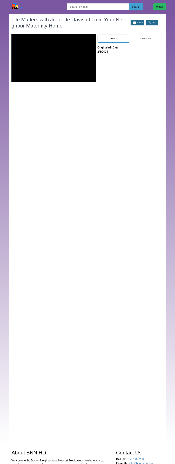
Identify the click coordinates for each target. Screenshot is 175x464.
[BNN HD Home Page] (18, 7)
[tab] (113, 38)
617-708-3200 (135, 459)
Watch (160, 6)
